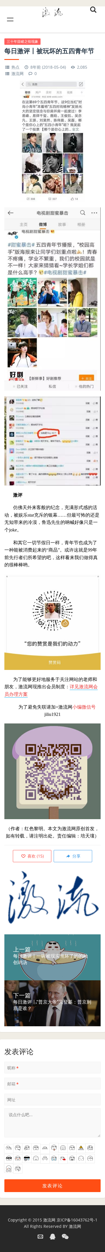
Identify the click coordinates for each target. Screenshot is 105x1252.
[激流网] (52, 11)
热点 (15, 67)
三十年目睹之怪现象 (22, 41)
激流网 (17, 73)
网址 (11, 1099)
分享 (75, 856)
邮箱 (13, 1084)
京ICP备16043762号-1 (77, 1220)
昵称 (13, 1068)
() (35, 856)
